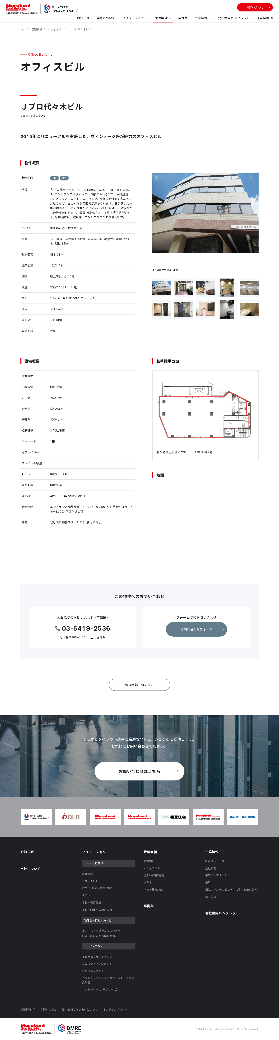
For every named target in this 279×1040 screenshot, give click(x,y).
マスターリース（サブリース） (100, 989)
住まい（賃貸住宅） (155, 875)
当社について (105, 18)
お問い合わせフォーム (196, 629)
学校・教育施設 (91, 902)
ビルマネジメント (93, 971)
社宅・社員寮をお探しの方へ (100, 936)
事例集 (183, 18)
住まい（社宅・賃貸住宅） (97, 888)
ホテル (86, 895)
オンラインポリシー (115, 1009)
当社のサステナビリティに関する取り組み (231, 889)
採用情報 (263, 18)
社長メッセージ (214, 861)
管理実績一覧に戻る (139, 685)
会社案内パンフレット (234, 18)
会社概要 (210, 868)
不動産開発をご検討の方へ (98, 909)
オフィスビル (56, 29)
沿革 (208, 882)
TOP (23, 29)
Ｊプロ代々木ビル (80, 29)
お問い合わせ (255, 7)
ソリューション (133, 18)
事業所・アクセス (216, 875)
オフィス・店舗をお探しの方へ (101, 931)
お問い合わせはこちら (140, 771)
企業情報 (200, 18)
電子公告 (210, 897)
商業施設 (87, 874)
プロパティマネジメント (97, 964)
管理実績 (161, 18)
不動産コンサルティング (97, 957)
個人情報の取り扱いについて (80, 1009)
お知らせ (83, 18)
